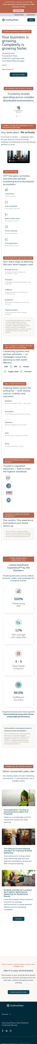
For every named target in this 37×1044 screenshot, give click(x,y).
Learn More (18, 10)
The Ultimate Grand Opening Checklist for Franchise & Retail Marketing (18, 850)
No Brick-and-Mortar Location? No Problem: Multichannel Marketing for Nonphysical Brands (18, 893)
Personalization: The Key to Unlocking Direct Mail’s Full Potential (16, 812)
